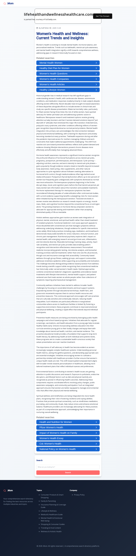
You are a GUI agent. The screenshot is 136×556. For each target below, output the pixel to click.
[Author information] (50, 28)
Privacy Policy (79, 495)
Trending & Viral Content (51, 528)
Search (68, 472)
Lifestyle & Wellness (49, 511)
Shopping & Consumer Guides (53, 524)
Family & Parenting (48, 501)
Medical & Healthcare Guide (52, 514)
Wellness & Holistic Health (51, 531)
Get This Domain (102, 16)
